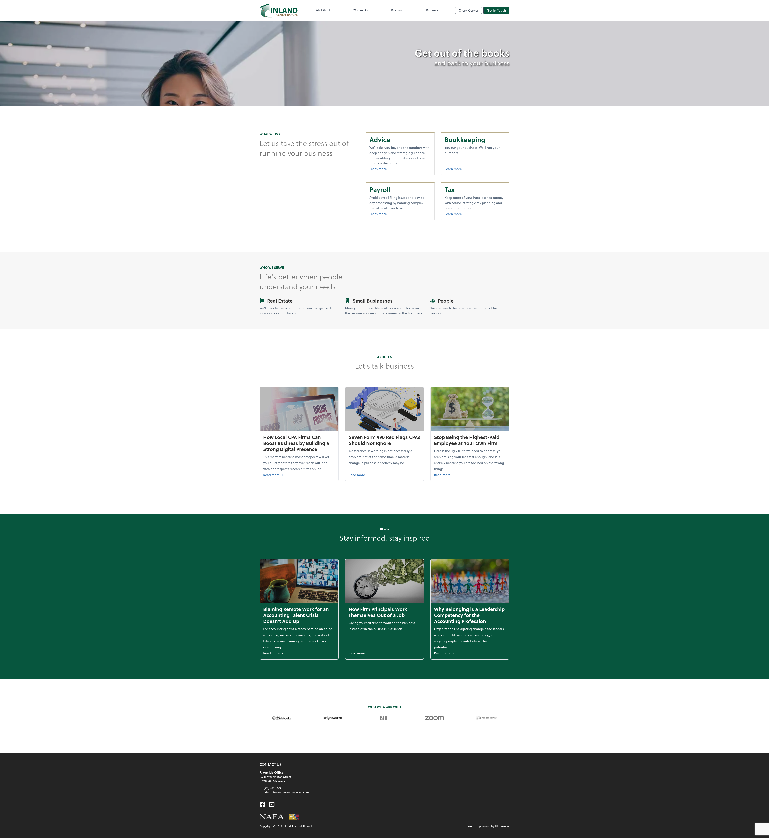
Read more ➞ (299, 474)
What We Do (323, 10)
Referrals (432, 10)
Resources (397, 10)
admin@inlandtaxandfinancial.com (286, 792)
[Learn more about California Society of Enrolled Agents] (294, 817)
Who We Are (361, 10)
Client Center (468, 10)
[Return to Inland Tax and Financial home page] (279, 10)
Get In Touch (496, 10)
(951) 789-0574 (272, 788)
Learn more (388, 168)
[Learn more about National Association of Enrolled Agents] (272, 817)
